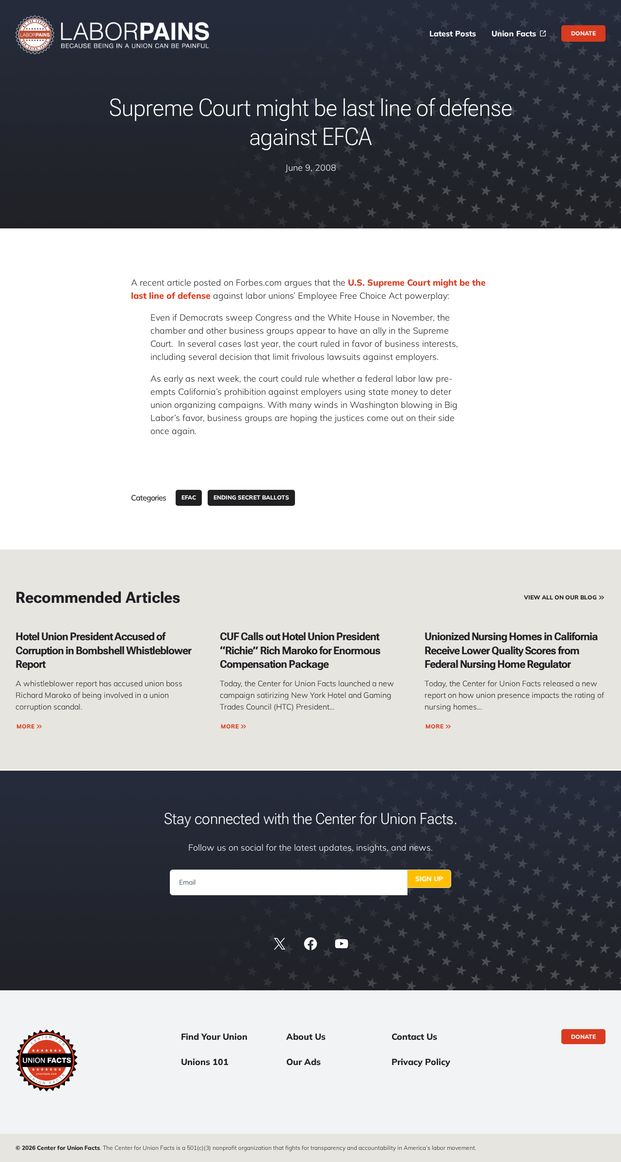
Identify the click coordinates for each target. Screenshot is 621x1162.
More (25, 726)
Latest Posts (452, 33)
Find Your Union (214, 1036)
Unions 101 (205, 1061)
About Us (306, 1036)
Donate (583, 33)
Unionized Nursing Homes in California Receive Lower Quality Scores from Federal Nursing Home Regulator (511, 650)
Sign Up (429, 878)
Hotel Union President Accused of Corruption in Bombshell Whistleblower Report (103, 650)
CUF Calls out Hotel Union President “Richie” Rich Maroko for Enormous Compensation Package (300, 650)
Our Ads (303, 1061)
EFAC (188, 497)
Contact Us (414, 1036)
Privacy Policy (421, 1061)
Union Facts (513, 33)
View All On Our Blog (560, 597)
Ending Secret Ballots (251, 497)
